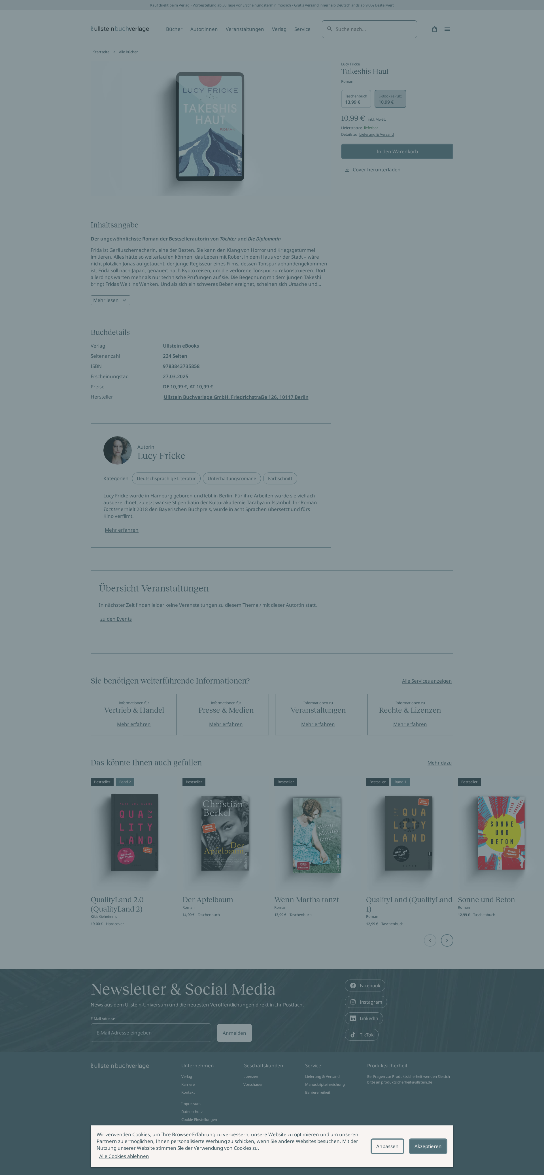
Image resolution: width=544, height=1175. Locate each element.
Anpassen (387, 1146)
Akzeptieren (428, 1146)
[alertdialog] (272, 1146)
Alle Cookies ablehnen (124, 1156)
